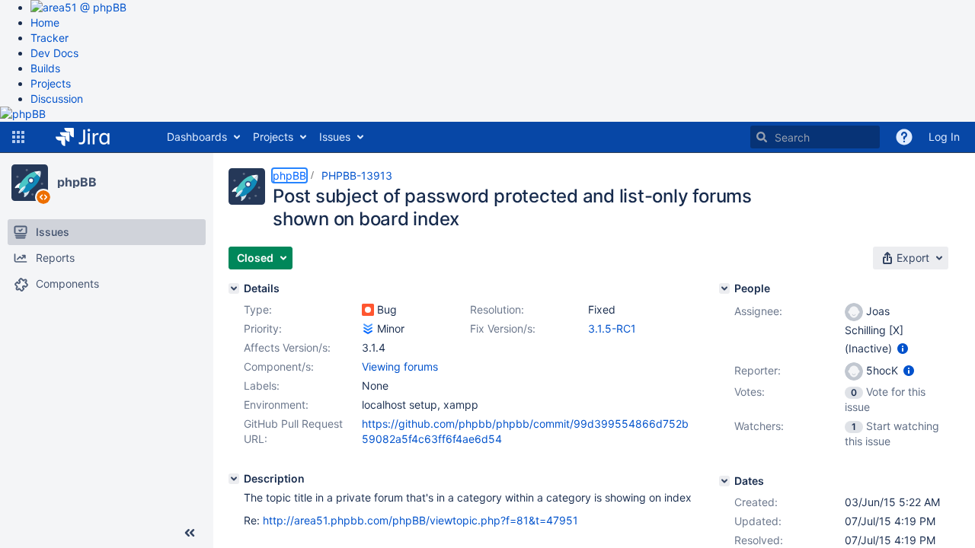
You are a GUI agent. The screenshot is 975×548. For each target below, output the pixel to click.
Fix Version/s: (502, 328)
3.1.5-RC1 (612, 328)
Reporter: (757, 370)
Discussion (56, 98)
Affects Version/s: (287, 347)
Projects (50, 83)
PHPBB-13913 (356, 175)
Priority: (263, 328)
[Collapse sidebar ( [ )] (190, 532)
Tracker (49, 37)
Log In (944, 136)
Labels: (262, 385)
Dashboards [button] (197, 136)
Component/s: (279, 366)
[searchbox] (815, 137)
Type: (258, 309)
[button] (18, 137)
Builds (45, 68)
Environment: (276, 404)
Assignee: (758, 310)
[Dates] (724, 481)
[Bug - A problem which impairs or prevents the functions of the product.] (368, 310)
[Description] (234, 478)
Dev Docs (54, 52)
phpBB (77, 182)
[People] (724, 288)
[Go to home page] (94, 137)
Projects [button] (273, 136)
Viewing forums (400, 366)
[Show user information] (903, 348)
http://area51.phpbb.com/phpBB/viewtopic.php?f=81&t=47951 (420, 520)
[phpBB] (29, 182)
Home (44, 22)
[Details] (234, 288)
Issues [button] (334, 136)
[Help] (904, 137)
